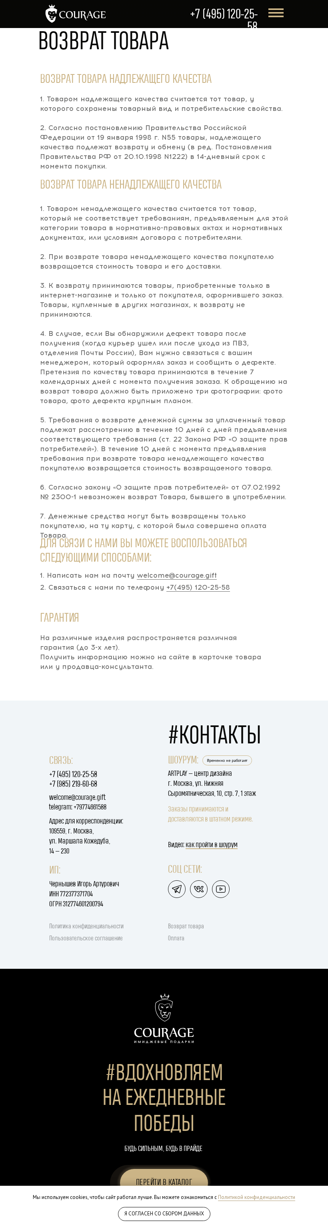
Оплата (176, 939)
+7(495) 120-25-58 (198, 587)
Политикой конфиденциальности (256, 1197)
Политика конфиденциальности (86, 927)
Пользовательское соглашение (86, 939)
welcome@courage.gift (177, 575)
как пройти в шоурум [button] (212, 844)
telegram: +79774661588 (77, 807)
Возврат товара (186, 927)
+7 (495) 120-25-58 (73, 775)
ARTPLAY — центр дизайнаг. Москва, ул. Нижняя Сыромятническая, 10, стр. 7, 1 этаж (212, 783)
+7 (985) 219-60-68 (73, 784)
